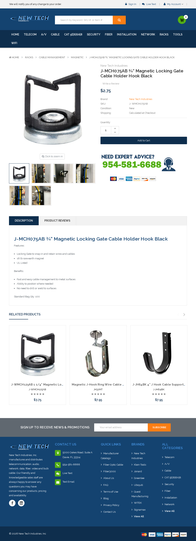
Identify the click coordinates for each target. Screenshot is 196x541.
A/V (43, 34)
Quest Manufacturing (139, 494)
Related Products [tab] (25, 314)
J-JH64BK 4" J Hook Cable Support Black (162, 384)
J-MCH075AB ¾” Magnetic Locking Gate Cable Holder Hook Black (132, 57)
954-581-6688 (71, 464)
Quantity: (105, 122)
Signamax (140, 509)
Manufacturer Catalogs (110, 455)
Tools (177, 34)
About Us (108, 478)
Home (15, 34)
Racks (164, 34)
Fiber (108, 34)
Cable (55, 34)
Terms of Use (110, 491)
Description (24, 220)
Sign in (132, 4)
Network (148, 34)
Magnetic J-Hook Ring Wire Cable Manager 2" (105, 384)
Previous (178, 314)
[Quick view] (37, 339)
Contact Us (109, 511)
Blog (106, 498)
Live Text (151, 4)
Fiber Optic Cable (113, 464)
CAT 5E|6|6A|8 (73, 34)
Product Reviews (57, 220)
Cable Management (52, 57)
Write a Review (110, 83)
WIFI (14, 43)
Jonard (138, 471)
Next (184, 314)
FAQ (105, 485)
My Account (174, 4)
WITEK (138, 502)
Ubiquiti (138, 485)
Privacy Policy (111, 505)
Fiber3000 (109, 471)
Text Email (68, 481)
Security (93, 34)
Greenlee (139, 478)
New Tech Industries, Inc (32, 533)
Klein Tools (140, 464)
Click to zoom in (53, 156)
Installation (126, 34)
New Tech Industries (138, 455)
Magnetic (77, 57)
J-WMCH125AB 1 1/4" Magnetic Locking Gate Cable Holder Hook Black (63, 384)
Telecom (30, 34)
